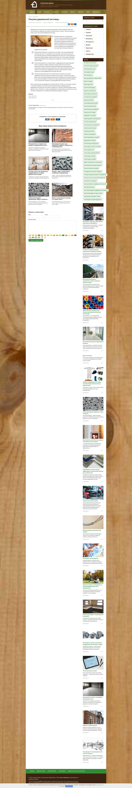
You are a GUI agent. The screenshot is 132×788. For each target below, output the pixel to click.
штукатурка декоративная (91, 153)
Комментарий (32, 219)
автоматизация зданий (91, 66)
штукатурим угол (89, 150)
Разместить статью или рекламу (76, 771)
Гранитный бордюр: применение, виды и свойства (38, 198)
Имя (30, 214)
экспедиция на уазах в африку (93, 171)
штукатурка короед (89, 156)
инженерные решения (90, 94)
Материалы (55, 12)
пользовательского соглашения (62, 782)
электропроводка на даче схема (93, 193)
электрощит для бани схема (92, 196)
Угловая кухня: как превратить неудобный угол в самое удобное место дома (38, 173)
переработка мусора (90, 115)
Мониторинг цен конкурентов (90, 558)
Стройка (39, 12)
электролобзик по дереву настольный (95, 184)
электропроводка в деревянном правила (96, 190)
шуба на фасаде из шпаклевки (93, 162)
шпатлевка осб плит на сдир (92, 146)
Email (46, 214)
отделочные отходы (90, 112)
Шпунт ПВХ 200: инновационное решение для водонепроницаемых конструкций (92, 312)
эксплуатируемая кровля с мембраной (95, 174)
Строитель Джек (47, 3)
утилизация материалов (91, 143)
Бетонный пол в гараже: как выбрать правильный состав (38, 144)
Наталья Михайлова (34, 105)
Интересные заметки (90, 62)
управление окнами (90, 140)
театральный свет (89, 131)
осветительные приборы (91, 109)
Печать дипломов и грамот (90, 670)
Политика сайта (52, 771)
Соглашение (62, 771)
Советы (88, 12)
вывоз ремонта (88, 84)
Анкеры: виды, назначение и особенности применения (61, 172)
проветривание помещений (92, 118)
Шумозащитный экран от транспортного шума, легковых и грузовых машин (91, 281)
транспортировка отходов (91, 137)
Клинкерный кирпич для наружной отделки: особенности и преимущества (62, 145)
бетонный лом (88, 75)
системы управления (90, 122)
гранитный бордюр (89, 87)
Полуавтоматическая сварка (90, 500)
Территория (80, 12)
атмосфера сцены (89, 72)
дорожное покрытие (90, 91)
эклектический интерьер (91, 168)
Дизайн (73, 12)
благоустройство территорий (92, 78)
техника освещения (89, 134)
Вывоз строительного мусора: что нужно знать (61, 198)
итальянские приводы (90, 97)
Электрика (47, 12)
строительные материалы (91, 125)
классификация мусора (91, 103)
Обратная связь (41, 771)
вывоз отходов (88, 81)
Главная (32, 12)
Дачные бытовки (87, 355)
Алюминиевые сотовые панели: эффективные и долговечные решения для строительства (93, 471)
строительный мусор (90, 128)
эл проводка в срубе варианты (93, 199)
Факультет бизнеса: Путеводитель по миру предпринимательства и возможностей (92, 586)
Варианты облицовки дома (90, 725)
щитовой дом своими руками (93, 165)
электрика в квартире (90, 181)
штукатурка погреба (90, 159)
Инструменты (64, 12)
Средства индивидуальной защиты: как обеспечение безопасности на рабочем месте (92, 383)
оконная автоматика (90, 106)
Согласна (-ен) (69, 786)
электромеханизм (89, 187)
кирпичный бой (88, 100)
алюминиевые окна (90, 69)
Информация (96, 12)
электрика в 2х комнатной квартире (94, 178)
